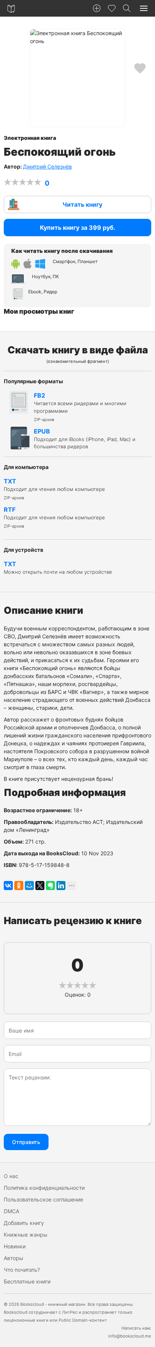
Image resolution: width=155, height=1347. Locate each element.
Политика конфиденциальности (44, 1187)
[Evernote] (50, 885)
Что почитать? (22, 1269)
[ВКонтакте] (8, 885)
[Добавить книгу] (96, 8)
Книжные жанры (25, 1234)
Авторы (13, 1258)
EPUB (84, 438)
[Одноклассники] (18, 885)
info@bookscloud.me (129, 1336)
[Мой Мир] (29, 885)
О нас (11, 1176)
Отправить (26, 1142)
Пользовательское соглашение (43, 1199)
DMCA (11, 1211)
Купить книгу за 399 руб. (77, 227)
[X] (39, 885)
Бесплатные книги (27, 1281)
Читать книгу (82, 204)
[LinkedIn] (60, 885)
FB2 (80, 407)
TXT (54, 489)
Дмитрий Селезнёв (47, 166)
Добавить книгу (24, 1223)
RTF (54, 517)
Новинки (15, 1246)
